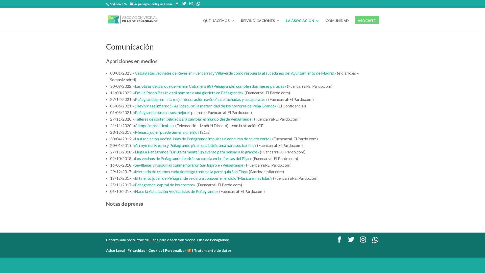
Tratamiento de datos (213, 250)
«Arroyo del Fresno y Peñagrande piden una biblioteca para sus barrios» (194, 145)
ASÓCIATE (367, 21)
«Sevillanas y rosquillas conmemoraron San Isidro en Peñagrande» (189, 165)
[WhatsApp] (198, 4)
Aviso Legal (115, 250)
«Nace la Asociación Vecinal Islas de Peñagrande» (176, 191)
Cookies (155, 250)
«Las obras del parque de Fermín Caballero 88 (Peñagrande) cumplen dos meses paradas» (209, 86)
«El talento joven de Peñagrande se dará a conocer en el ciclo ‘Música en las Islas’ (201, 178)
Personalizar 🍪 (178, 250)
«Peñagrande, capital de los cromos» (164, 184)
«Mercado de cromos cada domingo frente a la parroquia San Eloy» (190, 171)
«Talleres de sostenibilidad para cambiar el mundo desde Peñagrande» (193, 119)
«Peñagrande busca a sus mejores (161, 112)
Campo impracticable (154, 125)
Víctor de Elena (146, 240)
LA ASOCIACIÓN (300, 21)
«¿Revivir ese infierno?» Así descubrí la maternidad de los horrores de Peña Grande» (205, 105)
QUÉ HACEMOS (216, 21)
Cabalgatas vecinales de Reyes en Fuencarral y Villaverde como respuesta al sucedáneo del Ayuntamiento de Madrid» (235, 73)
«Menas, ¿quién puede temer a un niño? (166, 132)
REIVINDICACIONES (258, 21)
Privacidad (137, 250)
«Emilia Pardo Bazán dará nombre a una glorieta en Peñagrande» (188, 92)
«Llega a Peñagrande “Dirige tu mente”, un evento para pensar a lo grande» (196, 151)
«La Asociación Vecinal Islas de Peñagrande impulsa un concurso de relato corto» (202, 138)
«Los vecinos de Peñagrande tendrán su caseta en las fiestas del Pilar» (192, 158)
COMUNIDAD (337, 21)
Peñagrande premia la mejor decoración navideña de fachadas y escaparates (200, 99)
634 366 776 (118, 4)
